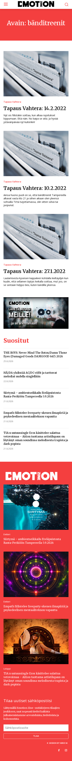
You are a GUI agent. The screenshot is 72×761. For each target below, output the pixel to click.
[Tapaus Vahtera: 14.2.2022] (36, 73)
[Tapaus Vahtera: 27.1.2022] (36, 236)
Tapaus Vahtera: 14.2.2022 (34, 108)
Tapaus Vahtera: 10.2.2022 (34, 188)
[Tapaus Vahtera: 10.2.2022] (36, 153)
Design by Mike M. (58, 743)
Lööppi (7, 669)
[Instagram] (66, 750)
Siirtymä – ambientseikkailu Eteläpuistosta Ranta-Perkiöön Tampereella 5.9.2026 (32, 540)
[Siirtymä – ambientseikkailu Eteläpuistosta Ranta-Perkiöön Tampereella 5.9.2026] (36, 507)
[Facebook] (59, 750)
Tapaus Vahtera (12, 102)
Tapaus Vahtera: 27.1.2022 (34, 271)
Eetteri (6, 534)
